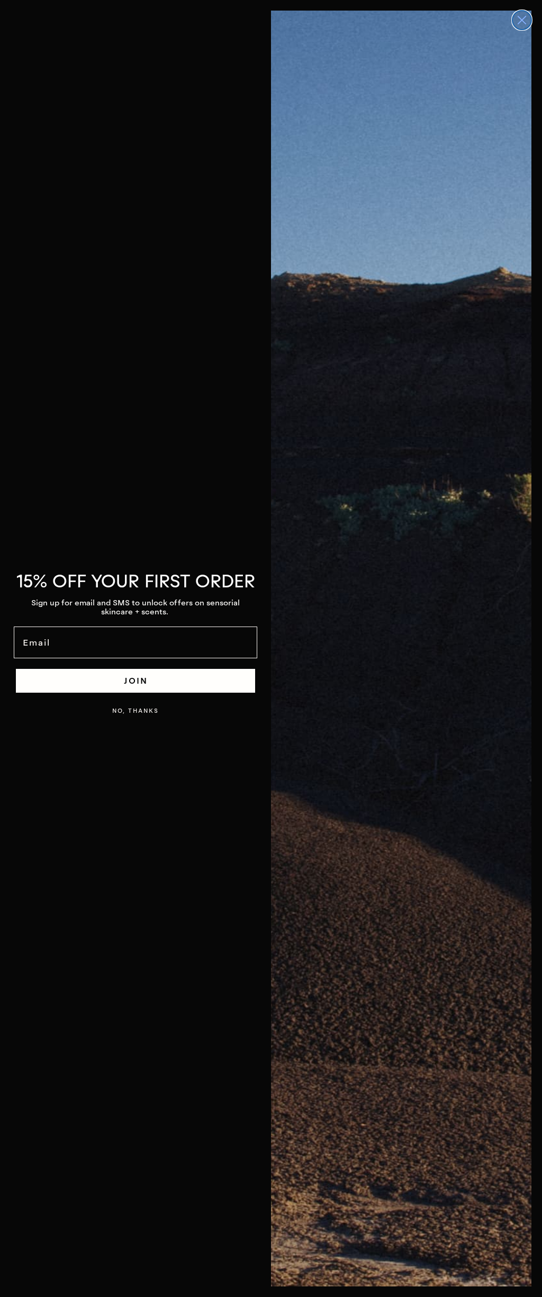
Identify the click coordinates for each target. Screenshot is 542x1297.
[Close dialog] (521, 20)
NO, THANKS (135, 711)
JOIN (136, 680)
